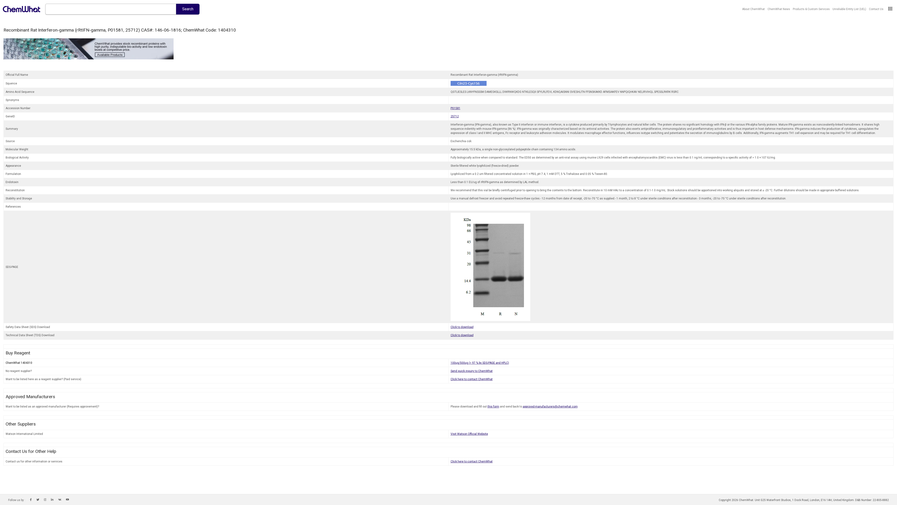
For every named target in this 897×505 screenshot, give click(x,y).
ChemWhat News (779, 9)
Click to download (462, 327)
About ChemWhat (753, 9)
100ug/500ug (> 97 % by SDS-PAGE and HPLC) (480, 362)
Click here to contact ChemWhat (472, 379)
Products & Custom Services (811, 9)
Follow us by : (16, 500)
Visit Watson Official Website (469, 434)
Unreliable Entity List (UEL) (849, 9)
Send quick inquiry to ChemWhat (472, 371)
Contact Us (876, 9)
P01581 (455, 108)
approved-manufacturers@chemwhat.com (550, 406)
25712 (455, 116)
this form (493, 406)
